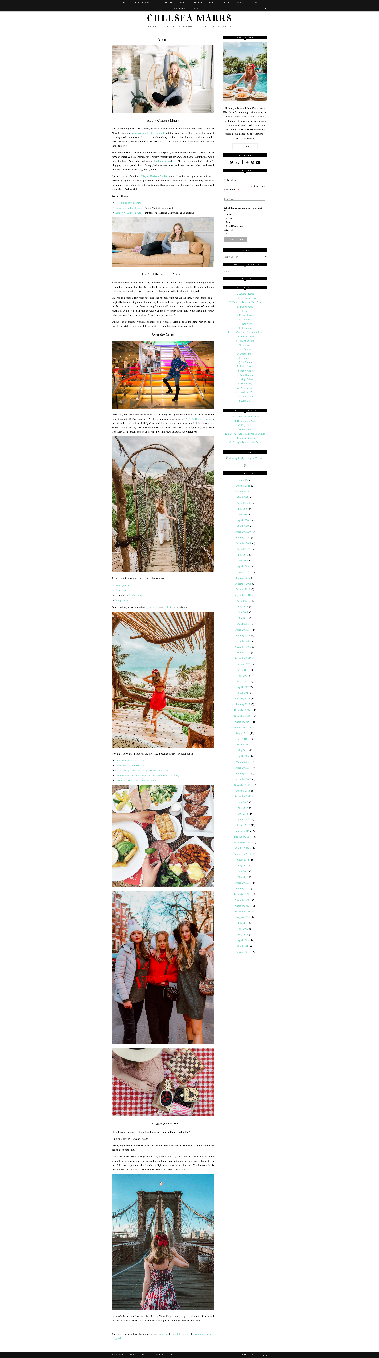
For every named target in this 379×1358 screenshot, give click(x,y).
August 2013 (243, 917)
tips (163, 161)
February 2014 (243, 882)
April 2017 (243, 687)
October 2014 (242, 848)
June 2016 (242, 744)
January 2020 (243, 537)
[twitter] (231, 162)
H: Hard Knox (245, 323)
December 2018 (243, 583)
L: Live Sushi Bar (245, 340)
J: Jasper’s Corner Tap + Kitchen (245, 332)
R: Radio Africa (245, 366)
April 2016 (243, 756)
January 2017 (243, 704)
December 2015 (243, 779)
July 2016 (242, 739)
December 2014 (242, 836)
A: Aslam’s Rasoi (245, 293)
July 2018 (243, 606)
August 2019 (243, 549)
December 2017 (243, 641)
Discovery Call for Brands (128, 207)
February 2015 (242, 825)
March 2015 (242, 819)
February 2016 (243, 767)
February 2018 (243, 629)
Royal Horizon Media (146, 3)
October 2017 (243, 652)
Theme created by (253, 1355)
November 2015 (242, 785)
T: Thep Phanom (245, 375)
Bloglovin (117, 1338)
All (227, 234)
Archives (179, 8)
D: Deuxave (245, 429)
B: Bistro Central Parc (245, 298)
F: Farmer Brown (245, 315)
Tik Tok (169, 607)
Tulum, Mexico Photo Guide (130, 765)
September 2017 (243, 658)
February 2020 (243, 531)
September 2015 (243, 796)
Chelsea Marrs (189, 18)
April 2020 (243, 520)
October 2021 (243, 485)
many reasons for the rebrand (147, 132)
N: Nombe (245, 349)
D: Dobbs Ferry (245, 306)
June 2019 (243, 560)
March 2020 (243, 526)
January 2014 (243, 888)
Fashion (197, 3)
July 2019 (243, 554)
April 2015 (242, 813)
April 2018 (243, 624)
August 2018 (243, 600)
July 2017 (242, 670)
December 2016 (242, 710)
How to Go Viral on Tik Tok (129, 760)
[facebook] (242, 162)
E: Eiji (245, 311)
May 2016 (243, 750)
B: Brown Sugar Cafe (245, 420)
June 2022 (243, 480)
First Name (229, 199)
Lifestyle (225, 3)
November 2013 (243, 900)
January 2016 (243, 773)
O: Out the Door (245, 353)
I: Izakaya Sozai (245, 328)
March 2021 (243, 497)
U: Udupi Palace (245, 379)
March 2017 (243, 692)
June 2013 (243, 928)
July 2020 (243, 508)
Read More (245, 146)
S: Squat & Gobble (245, 370)
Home (125, 3)
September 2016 (242, 727)
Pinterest (185, 1334)
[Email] (258, 162)
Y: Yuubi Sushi (245, 396)
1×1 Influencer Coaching (128, 202)
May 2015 (243, 808)
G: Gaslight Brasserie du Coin (245, 442)
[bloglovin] (247, 162)
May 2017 (242, 681)
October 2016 (242, 721)
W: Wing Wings (245, 387)
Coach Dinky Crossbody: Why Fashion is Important (142, 770)
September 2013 (243, 911)
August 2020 (243, 503)
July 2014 (243, 865)
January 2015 (242, 831)
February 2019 (243, 572)
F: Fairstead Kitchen (245, 438)
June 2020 (243, 514)
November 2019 (243, 543)
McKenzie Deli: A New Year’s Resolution (137, 780)
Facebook (198, 1334)
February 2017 (242, 698)
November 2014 (242, 842)
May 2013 (243, 934)
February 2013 (243, 951)
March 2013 (243, 946)
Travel (182, 3)
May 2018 (243, 618)
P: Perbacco (245, 358)
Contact (196, 8)
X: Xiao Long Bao (245, 392)
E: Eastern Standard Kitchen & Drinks (245, 433)
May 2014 (243, 877)
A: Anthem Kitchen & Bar (245, 416)
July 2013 (243, 923)
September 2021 (243, 491)
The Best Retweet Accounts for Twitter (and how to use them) (147, 775)
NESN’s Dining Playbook (199, 419)
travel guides (122, 585)
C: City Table (245, 425)
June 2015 (243, 802)
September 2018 (243, 595)
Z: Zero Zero (245, 400)
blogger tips (121, 600)
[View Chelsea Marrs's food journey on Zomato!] (245, 458)
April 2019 (243, 566)
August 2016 (242, 733)
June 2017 (243, 675)
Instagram (154, 607)
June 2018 (243, 612)
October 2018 (243, 589)
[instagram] (237, 162)
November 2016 (242, 716)
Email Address (231, 189)
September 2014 (242, 854)
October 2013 (242, 905)
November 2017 (243, 646)
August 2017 (243, 664)
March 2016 (242, 762)
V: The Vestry (245, 383)
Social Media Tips (247, 3)
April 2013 (243, 940)
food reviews (135, 595)
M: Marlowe (245, 345)
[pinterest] (252, 162)
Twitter (208, 1334)
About (168, 3)
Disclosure (146, 1355)
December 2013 (242, 894)
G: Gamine (245, 319)
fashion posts (122, 590)
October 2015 (243, 790)
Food (211, 3)
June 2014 (243, 871)
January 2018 (243, 635)
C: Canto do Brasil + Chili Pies (245, 302)
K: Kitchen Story (245, 336)
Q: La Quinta (245, 362)
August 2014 (242, 859)
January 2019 (243, 578)
